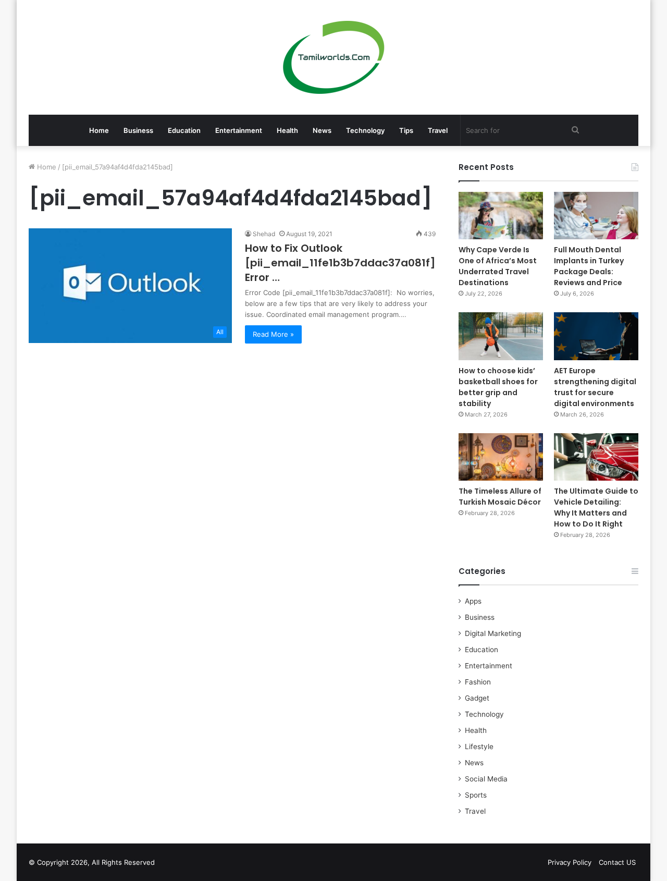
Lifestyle (479, 746)
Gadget (477, 698)
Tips (406, 130)
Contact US (617, 862)
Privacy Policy (569, 862)
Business (138, 130)
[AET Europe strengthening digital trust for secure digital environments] (596, 336)
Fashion (478, 682)
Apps (473, 601)
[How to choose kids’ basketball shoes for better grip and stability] (501, 336)
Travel (438, 130)
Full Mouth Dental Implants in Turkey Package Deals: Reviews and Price (589, 266)
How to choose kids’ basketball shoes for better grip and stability (498, 387)
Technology (365, 130)
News (322, 130)
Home (99, 130)
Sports (476, 795)
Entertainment (238, 130)
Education (184, 130)
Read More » (273, 334)
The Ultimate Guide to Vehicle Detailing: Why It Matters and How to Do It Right (596, 507)
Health (287, 130)
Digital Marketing (493, 633)
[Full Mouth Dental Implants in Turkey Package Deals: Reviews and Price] (596, 215)
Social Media (486, 779)
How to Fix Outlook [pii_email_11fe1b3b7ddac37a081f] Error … (340, 263)
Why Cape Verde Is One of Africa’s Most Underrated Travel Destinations (498, 266)
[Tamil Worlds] (334, 57)
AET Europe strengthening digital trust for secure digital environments (595, 387)
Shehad (264, 234)
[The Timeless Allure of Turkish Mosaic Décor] (501, 457)
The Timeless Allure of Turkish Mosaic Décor (500, 496)
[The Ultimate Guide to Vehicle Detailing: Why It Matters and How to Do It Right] (596, 457)
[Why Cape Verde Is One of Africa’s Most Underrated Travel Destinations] (501, 215)
